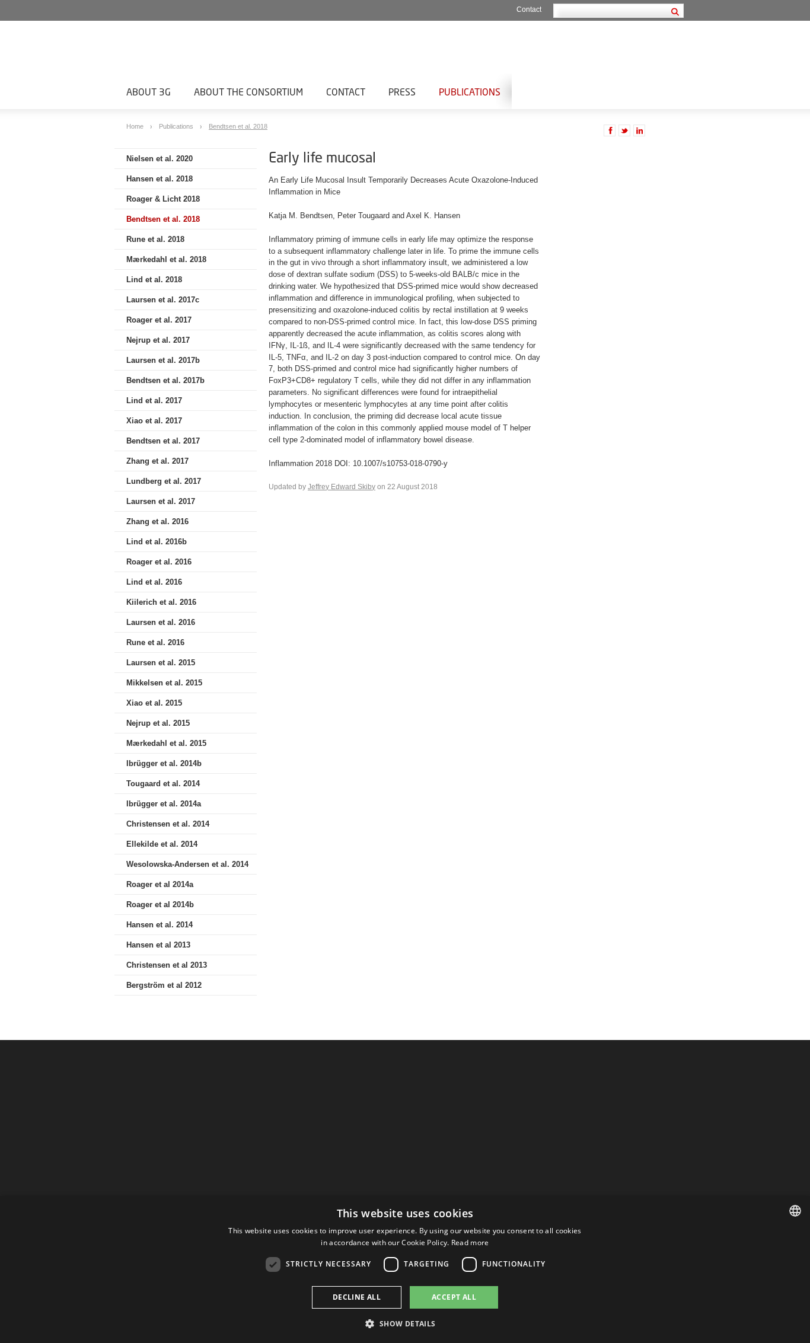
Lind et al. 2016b (156, 541)
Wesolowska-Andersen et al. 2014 (187, 864)
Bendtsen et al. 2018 (238, 126)
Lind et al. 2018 (154, 279)
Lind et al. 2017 (154, 400)
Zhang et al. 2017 (157, 461)
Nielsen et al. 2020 (159, 158)
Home (135, 126)
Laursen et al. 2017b (163, 360)
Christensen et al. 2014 (167, 823)
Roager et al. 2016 (159, 561)
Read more (470, 1242)
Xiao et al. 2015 (154, 702)
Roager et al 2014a (159, 884)
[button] (404, 1323)
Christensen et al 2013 (166, 965)
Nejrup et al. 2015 (158, 723)
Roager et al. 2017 (159, 319)
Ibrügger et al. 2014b (164, 763)
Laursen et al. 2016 (160, 622)
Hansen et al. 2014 (159, 924)
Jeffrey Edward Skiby (341, 487)
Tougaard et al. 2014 (163, 783)
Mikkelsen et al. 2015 (164, 682)
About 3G (148, 91)
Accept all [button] (454, 1297)
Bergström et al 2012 (164, 985)
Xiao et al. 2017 (154, 420)
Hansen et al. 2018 (159, 178)
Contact (528, 9)
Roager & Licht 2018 (163, 198)
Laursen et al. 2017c (162, 299)
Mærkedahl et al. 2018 (166, 259)
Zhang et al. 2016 (157, 521)
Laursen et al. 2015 (160, 662)
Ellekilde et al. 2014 (161, 844)
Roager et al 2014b (160, 904)
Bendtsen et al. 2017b (165, 380)
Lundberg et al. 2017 (163, 481)
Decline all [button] (357, 1297)
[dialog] (405, 1269)
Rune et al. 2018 (155, 239)
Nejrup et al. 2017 (158, 340)
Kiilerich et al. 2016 (161, 602)
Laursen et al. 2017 (160, 501)
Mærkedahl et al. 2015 (166, 743)
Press (402, 91)
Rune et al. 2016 (155, 642)
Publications (469, 91)
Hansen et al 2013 (158, 944)
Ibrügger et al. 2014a (163, 803)
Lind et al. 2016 (154, 582)
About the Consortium (248, 91)
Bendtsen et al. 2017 (163, 440)
